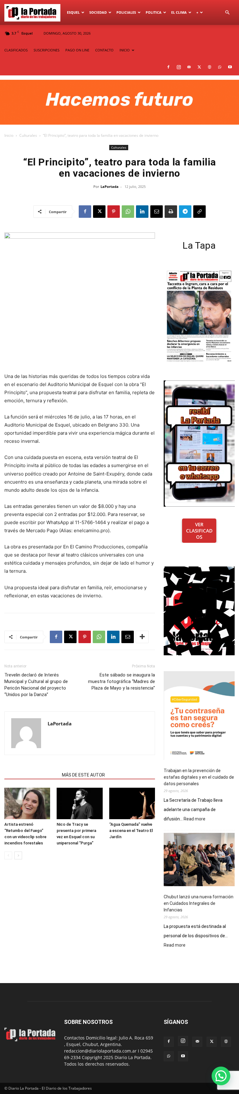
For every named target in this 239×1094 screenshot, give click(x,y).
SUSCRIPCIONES (46, 50)
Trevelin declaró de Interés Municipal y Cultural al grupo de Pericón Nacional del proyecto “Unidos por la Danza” (36, 684)
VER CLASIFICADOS (199, 530)
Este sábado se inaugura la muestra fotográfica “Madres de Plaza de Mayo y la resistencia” (121, 681)
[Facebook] (168, 67)
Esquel (73, 12)
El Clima (179, 12)
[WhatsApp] (219, 67)
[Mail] (189, 67)
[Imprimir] (171, 211)
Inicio (8, 135)
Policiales (126, 12)
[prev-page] (8, 855)
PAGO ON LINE (77, 50)
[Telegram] (185, 211)
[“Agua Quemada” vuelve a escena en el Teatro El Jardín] (132, 803)
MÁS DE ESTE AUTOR (83, 774)
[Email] (156, 211)
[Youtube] (230, 67)
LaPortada (110, 186)
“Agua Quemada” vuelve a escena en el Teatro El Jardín (131, 830)
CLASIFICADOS (16, 50)
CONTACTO (104, 50)
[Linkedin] (142, 211)
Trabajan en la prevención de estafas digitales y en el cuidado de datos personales (199, 777)
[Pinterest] (113, 211)
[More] (142, 637)
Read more (194, 819)
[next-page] (18, 855)
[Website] (209, 67)
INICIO (125, 50)
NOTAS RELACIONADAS (31, 774)
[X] (199, 67)
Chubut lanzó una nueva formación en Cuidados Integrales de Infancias (198, 903)
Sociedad (98, 12)
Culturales (28, 135)
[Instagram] (178, 67)
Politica (154, 12)
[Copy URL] (199, 211)
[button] (227, 13)
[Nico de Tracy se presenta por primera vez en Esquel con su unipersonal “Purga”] (79, 803)
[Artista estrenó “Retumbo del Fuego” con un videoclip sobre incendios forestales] (27, 803)
